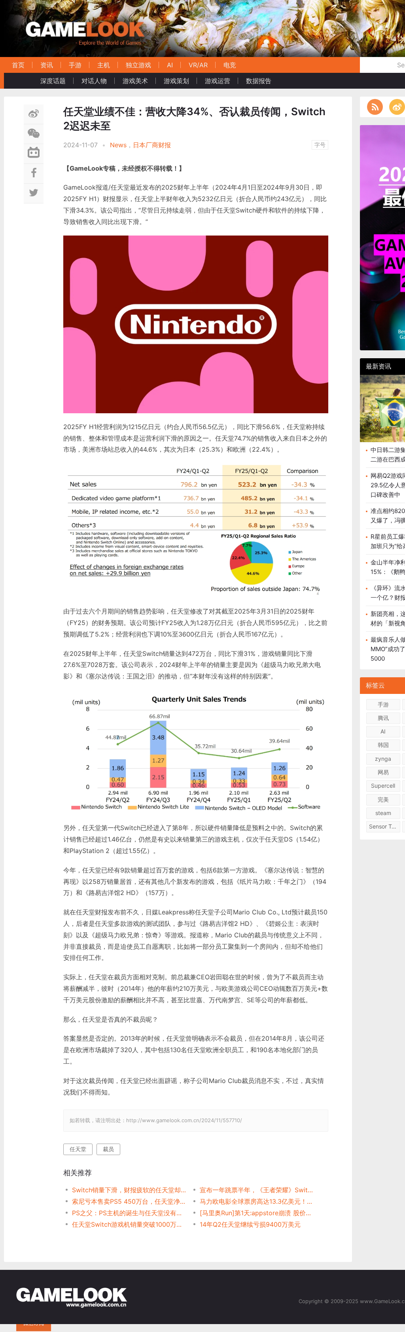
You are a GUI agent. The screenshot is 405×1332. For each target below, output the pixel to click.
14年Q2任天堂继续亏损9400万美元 (250, 1224)
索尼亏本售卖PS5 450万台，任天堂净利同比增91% (129, 1201)
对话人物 (94, 81)
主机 (103, 65)
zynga (383, 758)
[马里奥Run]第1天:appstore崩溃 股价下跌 (257, 1213)
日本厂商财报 (152, 145)
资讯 (46, 65)
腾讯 (383, 717)
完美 (383, 799)
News (118, 145)
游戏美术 (135, 81)
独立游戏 (138, 65)
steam (383, 812)
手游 (75, 65)
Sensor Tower (384, 826)
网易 (383, 772)
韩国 (383, 744)
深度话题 (53, 81)
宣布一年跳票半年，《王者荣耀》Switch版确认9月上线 (257, 1190)
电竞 (229, 65)
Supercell (383, 785)
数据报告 (258, 81)
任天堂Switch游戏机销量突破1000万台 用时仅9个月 (129, 1224)
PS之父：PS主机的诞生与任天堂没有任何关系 (129, 1213)
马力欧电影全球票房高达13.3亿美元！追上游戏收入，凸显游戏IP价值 (257, 1201)
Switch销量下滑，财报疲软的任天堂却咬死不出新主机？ (129, 1190)
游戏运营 (217, 81)
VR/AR (198, 65)
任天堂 (78, 1149)
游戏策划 (176, 81)
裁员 (108, 1149)
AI (170, 65)
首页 (18, 65)
